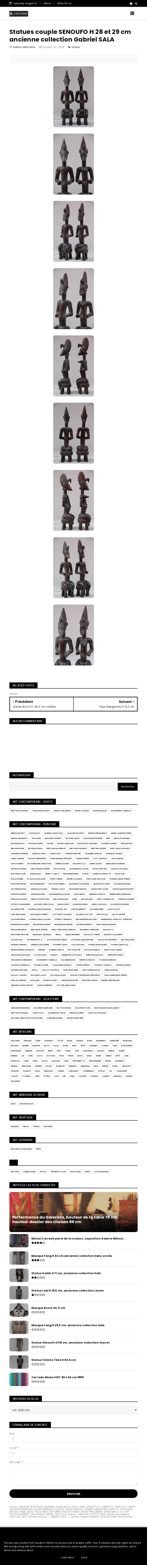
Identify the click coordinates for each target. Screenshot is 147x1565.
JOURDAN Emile (80, 904)
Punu (115, 1066)
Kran (70, 1055)
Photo (43, 1171)
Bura (65, 1045)
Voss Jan (34, 980)
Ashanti (48, 1040)
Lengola (15, 1061)
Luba (35, 1061)
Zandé (105, 1076)
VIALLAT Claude (19, 975)
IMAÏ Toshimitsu (105, 899)
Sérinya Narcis (87, 960)
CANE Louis (55, 853)
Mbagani (26, 1066)
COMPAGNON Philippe (61, 858)
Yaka (72, 1076)
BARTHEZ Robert (53, 838)
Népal (26, 1126)
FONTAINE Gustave (95, 879)
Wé (64, 1076)
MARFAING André (41, 924)
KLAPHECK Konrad (120, 904)
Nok (96, 1066)
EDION (85, 873)
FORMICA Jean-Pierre (119, 879)
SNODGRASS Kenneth (21, 960)
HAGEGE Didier (38, 894)
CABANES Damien (19, 853)
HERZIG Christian (40, 899)
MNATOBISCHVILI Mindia (63, 929)
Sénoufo (48, 1071)
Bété (83, 1045)
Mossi (49, 1066)
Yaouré (82, 1076)
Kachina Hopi (26, 1103)
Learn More (67, 1557)
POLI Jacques (77, 944)
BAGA (70, 1040)
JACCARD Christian (43, 904)
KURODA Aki (61, 909)
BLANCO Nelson (65, 843)
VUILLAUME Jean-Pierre (115, 975)
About (47, 3)
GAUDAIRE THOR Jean (79, 884)
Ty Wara (26, 1076)
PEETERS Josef (128, 939)
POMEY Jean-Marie (97, 944)
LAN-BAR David (18, 914)
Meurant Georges (42, 934)
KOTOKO (51, 1055)
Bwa (74, 1045)
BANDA (79, 1040)
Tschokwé (121, 1071)
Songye (15, 1071)
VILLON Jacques (58, 975)
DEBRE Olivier (62, 863)
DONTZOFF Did (99, 868)
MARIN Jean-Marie (63, 924)
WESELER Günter (70, 980)
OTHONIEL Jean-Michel (82, 939)
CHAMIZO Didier (114, 853)
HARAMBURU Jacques (59, 894)
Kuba (89, 1055)
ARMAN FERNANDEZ (97, 833)
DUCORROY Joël (18, 873)
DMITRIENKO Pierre (40, 868)
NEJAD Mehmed (72, 934)
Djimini (28, 1050)
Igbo (31, 1055)
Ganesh (15, 1126)
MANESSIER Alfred (20, 924)
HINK (74, 899)
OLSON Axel (17, 939)
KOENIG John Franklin (39, 909)
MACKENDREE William (86, 919)
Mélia (58, 934)
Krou (80, 1055)
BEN (108, 838)
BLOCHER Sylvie (83, 1008)
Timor (36, 1126)
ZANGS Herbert (45, 985)
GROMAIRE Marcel (78, 889)
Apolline (36, 838)
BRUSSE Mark (17, 848)
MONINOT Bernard (89, 929)
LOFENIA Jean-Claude (40, 919)
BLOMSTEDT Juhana (87, 843)
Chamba (93, 1045)
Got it (84, 1557)
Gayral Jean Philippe (123, 889)
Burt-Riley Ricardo (120, 848)
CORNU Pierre (82, 858)
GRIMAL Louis (58, 889)
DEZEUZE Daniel (19, 868)
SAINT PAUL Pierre (113, 949)
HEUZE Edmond (60, 899)
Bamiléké (114, 1040)
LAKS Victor (113, 909)
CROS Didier (117, 858)
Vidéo (88, 1171)
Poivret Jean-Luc (119, 944)
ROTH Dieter (74, 949)
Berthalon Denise (56, 848)
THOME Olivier (41, 965)
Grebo (111, 1050)
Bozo (56, 1045)
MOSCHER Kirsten (20, 934)
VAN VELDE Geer (70, 970)
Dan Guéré (126, 1045)
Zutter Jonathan (65, 985)
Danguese (16, 1050)
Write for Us (64, 3)
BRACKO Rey (127, 843)
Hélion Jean (87, 899)
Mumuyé (60, 1066)
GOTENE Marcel (19, 889)
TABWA (60, 1071)
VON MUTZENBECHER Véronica (85, 975)
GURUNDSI (88, 1050)
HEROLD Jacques (19, 899)
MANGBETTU (79, 1061)
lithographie (102, 1171)
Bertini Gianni (98, 848)
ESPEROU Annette (102, 873)
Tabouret (73, 1071)
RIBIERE (41, 949)
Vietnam (47, 1126)
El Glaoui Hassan (36, 879)
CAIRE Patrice (39, 853)
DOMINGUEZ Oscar (78, 868)
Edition (15, 1171)
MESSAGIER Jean (19, 929)
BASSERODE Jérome (43, 1008)
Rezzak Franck (92, 949)
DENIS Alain (96, 863)
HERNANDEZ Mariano (120, 894)
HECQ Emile (79, 894)
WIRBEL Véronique (110, 980)
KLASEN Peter (17, 909)
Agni (37, 1040)
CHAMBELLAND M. (93, 853)
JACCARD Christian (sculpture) (27, 1018)
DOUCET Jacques (119, 868)
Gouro (100, 1050)
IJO (23, 1055)
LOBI (126, 1055)
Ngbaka (73, 1066)
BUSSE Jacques (35, 848)
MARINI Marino (84, 924)
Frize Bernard (37, 884)
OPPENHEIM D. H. (35, 939)
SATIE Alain (40, 955)
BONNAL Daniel (109, 843)
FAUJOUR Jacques (41, 810)
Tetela (101, 1071)
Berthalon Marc (20, 810)
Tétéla (46, 1076)
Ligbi (26, 1061)
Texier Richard (123, 965)
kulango (15, 1081)
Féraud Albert (76, 1013)
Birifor (36, 1045)
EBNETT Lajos (52, 873)
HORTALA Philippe (97, 1013)
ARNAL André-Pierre (121, 833)
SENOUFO (126, 1066)
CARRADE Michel (73, 853)
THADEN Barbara (107, 960)
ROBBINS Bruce (56, 949)
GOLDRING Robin (122, 884)
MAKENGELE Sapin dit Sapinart (117, 919)
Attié (60, 1040)
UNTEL (35, 970)
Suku (37, 1071)
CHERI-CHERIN (17, 858)
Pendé (105, 1066)
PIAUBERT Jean (60, 944)
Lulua (45, 1061)
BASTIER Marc (72, 838)
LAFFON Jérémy (78, 909)
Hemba (14, 1055)
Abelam (27, 1040)
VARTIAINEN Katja (91, 970)
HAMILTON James (62, 810)
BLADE (50, 843)
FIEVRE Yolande (74, 879)
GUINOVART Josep (100, 889)
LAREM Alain (29, 1171)
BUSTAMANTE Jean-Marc (107, 1008)
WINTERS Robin (89, 980)
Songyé (27, 1071)
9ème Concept (18, 833)
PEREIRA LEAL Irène (40, 944)
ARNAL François (19, 838)
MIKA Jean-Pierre (39, 929)
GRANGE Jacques (39, 889)
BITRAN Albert (36, 843)
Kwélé (109, 1055)
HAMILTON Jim (82, 810)
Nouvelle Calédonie (21, 1149)
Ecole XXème (17, 879)
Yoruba (94, 1076)
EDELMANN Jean (71, 873)
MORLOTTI (108, 929)
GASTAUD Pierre (57, 884)
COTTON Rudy (100, 858)
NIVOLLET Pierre (92, 934)
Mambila (119, 1061)
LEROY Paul (102, 914)
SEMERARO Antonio (72, 955)
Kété (118, 1055)
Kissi (61, 1055)
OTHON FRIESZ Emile (57, 939)
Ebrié (50, 1050)
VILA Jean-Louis (38, 975)
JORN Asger (63, 904)
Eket (59, 1050)
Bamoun (127, 1040)
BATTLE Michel (64, 1008)
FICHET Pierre (56, 879)
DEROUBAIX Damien (115, 863)
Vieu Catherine (18, 980)
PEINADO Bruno (19, 944)
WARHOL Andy (50, 980)
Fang (68, 1050)
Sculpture (75, 1171)
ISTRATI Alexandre (20, 904)
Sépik (38, 1149)
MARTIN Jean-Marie (106, 924)
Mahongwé (95, 1061)
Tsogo (14, 1076)
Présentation (58, 1171)
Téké (37, 1076)
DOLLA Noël (59, 868)
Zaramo (117, 1076)
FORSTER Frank (18, 884)
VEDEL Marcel (111, 970)
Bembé (25, 1045)
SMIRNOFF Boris (115, 955)
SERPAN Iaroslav (94, 955)
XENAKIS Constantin (22, 985)
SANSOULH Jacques (20, 955)
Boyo (47, 1045)
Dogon (40, 1050)
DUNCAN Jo (35, 873)
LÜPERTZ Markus (63, 919)
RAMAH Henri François (22, 949)
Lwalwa (56, 1061)
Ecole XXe (119, 873)
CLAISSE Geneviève (37, 858)
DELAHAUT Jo (79, 863)
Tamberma (88, 1071)
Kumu (99, 1055)
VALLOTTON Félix (50, 970)
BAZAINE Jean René (93, 838)
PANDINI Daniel (55, 1018)
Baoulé (14, 1045)
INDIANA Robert (126, 899)
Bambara (101, 1040)
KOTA (40, 1055)
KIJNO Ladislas (99, 904)
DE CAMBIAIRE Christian (39, 863)
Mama (108, 1061)
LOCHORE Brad (18, 919)
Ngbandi (85, 1066)
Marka (14, 1066)
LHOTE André (118, 914)
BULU (89, 1040)
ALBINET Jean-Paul (53, 833)
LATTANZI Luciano (62, 914)
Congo (105, 1045)
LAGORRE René (96, 909)
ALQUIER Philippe (75, 833)
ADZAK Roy (34, 833)
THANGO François (20, 965)
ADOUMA (15, 1040)
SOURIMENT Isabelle (121, 810)
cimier (129, 1076)
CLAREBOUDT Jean (56, 1013)
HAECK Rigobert (19, 894)
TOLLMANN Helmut (62, 965)
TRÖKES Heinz (83, 965)
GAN (77, 1050)
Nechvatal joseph (113, 934)
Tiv (110, 1071)
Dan (115, 1045)
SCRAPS (53, 955)
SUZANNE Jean (68, 960)
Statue (76, 47)
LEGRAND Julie (100, 810)
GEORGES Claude (101, 884)
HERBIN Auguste (97, 894)
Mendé (38, 1066)
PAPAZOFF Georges (107, 939)
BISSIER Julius (17, 843)
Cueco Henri (17, 863)
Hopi (13, 1103)
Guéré (122, 1050)
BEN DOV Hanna (122, 838)
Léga (66, 1061)
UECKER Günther (19, 970)
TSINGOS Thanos (103, 965)
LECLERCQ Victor (84, 914)
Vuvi (56, 1076)
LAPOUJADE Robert (39, 914)
